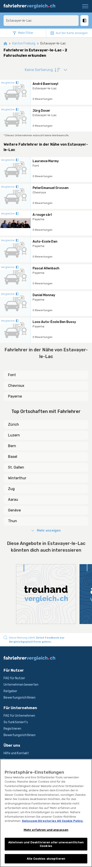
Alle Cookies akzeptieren (46, 858)
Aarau (13, 499)
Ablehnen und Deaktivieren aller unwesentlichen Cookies (46, 844)
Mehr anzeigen (49, 530)
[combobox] (41, 20)
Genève (14, 510)
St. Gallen (16, 467)
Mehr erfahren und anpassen (46, 829)
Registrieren (12, 729)
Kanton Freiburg (23, 43)
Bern (12, 446)
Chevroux (16, 385)
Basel (12, 456)
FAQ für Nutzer (14, 678)
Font (12, 375)
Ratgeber (10, 691)
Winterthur (17, 478)
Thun (12, 521)
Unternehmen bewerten (21, 685)
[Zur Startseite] (31, 6)
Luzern (14, 435)
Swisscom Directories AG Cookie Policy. (52, 821)
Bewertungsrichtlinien (20, 697)
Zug (11, 489)
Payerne (15, 396)
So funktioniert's (16, 722)
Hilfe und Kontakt (16, 753)
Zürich (13, 424)
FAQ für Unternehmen (19, 716)
